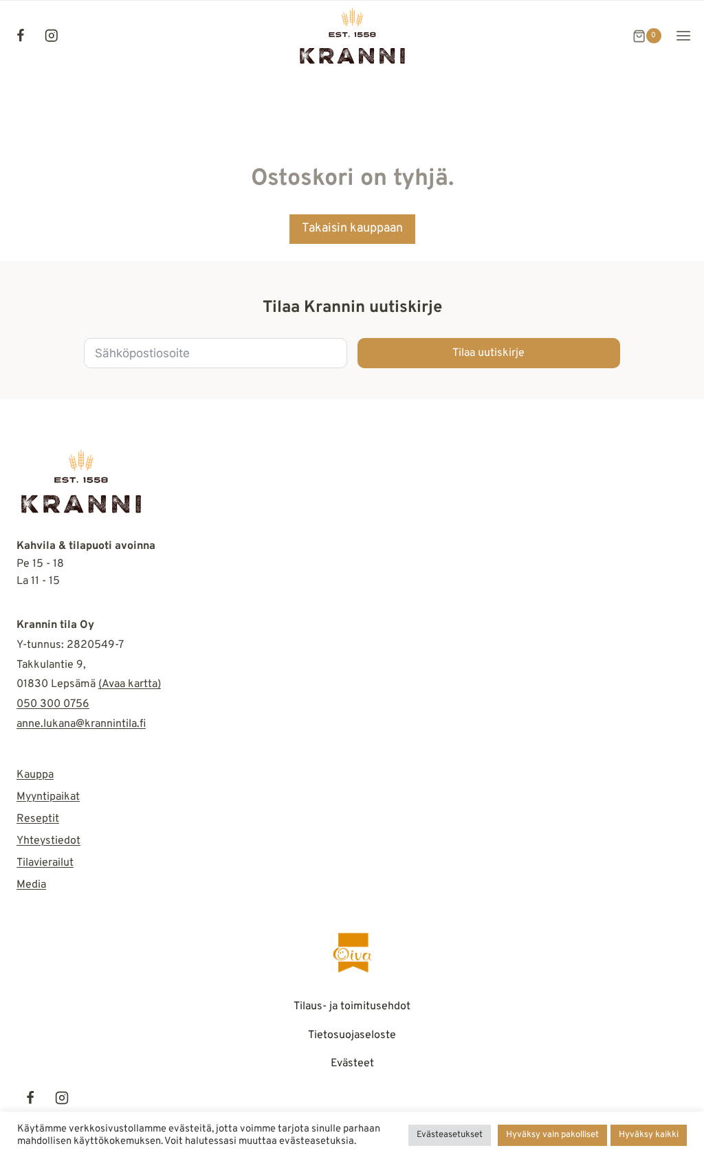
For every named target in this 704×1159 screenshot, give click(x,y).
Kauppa (35, 775)
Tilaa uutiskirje (488, 353)
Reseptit (37, 819)
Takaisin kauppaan (352, 228)
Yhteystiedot (48, 841)
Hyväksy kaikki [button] (649, 1134)
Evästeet (352, 1063)
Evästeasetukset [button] (450, 1134)
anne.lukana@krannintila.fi (81, 724)
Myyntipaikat (48, 797)
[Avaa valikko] (683, 36)
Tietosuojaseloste (352, 1035)
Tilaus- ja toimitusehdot (352, 1006)
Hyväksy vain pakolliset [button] (552, 1134)
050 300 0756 (52, 704)
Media (31, 885)
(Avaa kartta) (129, 684)
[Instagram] (51, 36)
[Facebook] (20, 36)
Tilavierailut (45, 863)
